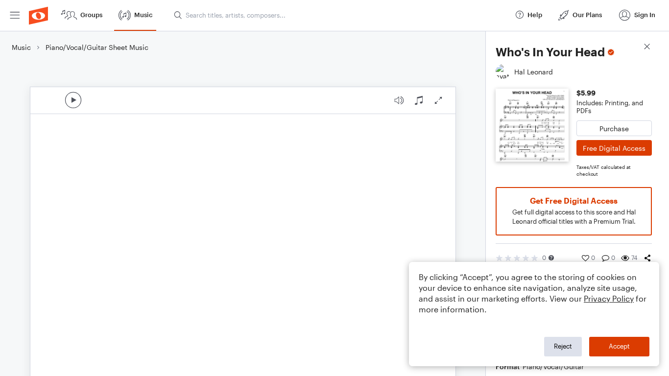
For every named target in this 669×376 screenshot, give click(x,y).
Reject (563, 346)
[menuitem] (15, 15)
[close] (647, 47)
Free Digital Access (614, 148)
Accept (619, 346)
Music (21, 47)
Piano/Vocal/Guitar (553, 366)
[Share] (647, 258)
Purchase (614, 128)
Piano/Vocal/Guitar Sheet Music (97, 47)
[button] (551, 258)
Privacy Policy (609, 298)
